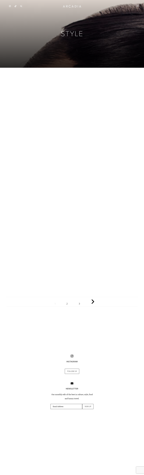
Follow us (72, 371)
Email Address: (58, 406)
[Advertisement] (72, 89)
